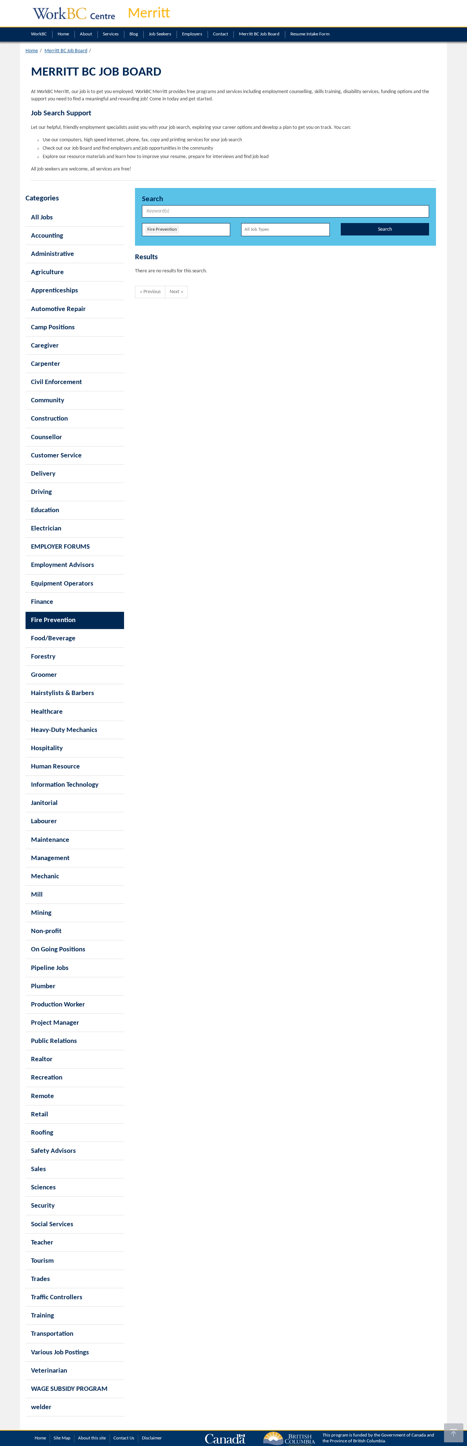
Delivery (43, 474)
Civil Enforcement (56, 382)
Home (63, 34)
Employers (192, 34)
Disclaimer (152, 1438)
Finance (42, 602)
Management (50, 858)
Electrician (46, 528)
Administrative (52, 254)
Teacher (42, 1242)
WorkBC (39, 34)
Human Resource (55, 766)
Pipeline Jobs (50, 968)
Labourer (44, 821)
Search (385, 229)
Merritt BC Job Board (259, 34)
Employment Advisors (62, 565)
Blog (134, 34)
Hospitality (47, 748)
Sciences (43, 1187)
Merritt (149, 14)
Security (43, 1206)
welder (41, 1407)
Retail (39, 1114)
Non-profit (46, 931)
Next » (176, 292)
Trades (40, 1279)
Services (111, 34)
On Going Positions (58, 949)
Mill (37, 894)
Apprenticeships (54, 290)
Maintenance (50, 840)
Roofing (42, 1132)
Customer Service (56, 455)
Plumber (43, 986)
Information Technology (65, 785)
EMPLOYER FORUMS (60, 547)
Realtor (42, 1059)
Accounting (47, 236)
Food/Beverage (53, 638)
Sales (38, 1169)
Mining (41, 913)
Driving (41, 492)
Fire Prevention (53, 620)
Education (45, 510)
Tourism (42, 1261)
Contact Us (123, 1438)
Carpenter (45, 364)
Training (42, 1315)
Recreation (46, 1077)
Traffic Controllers (56, 1297)
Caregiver (45, 345)
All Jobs (42, 217)
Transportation (52, 1334)
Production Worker (58, 1004)
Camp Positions (53, 327)
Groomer (44, 675)
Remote (42, 1096)
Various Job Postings (60, 1352)
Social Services (52, 1224)
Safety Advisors (53, 1151)
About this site (92, 1438)
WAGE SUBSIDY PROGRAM (69, 1389)
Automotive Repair (58, 309)
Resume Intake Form (309, 34)
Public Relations (54, 1041)
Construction (49, 418)
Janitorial (44, 803)
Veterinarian (49, 1371)
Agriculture (47, 272)
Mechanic (45, 876)
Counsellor (46, 437)
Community (47, 400)
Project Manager (55, 1023)
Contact (220, 34)
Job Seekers (160, 34)
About (86, 34)
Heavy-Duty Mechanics (64, 730)
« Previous (150, 292)
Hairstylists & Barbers (62, 693)
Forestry (43, 656)
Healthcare (47, 712)
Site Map (62, 1438)
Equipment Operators (62, 583)
